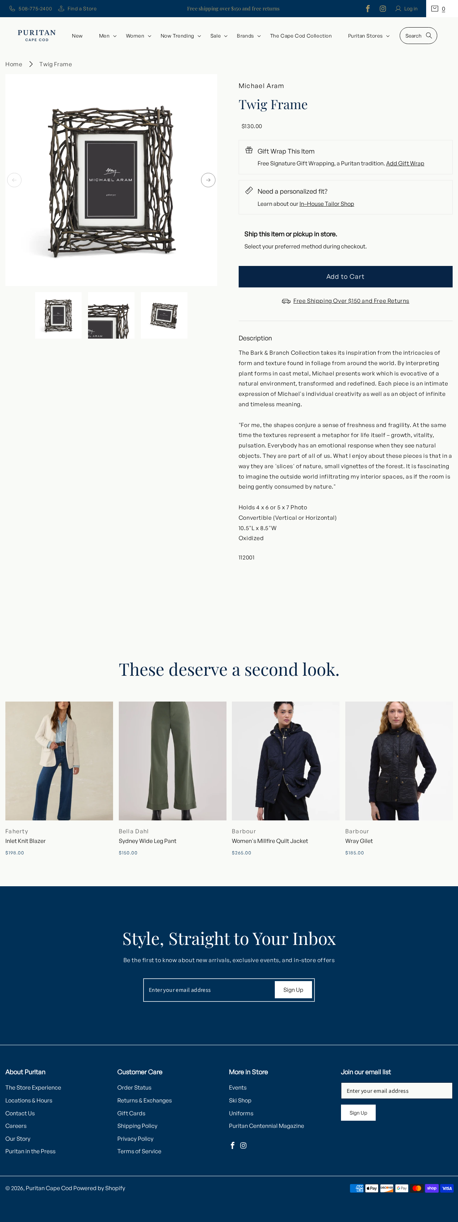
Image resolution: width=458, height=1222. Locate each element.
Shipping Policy (137, 1125)
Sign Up (293, 989)
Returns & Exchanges (144, 1100)
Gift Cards (131, 1113)
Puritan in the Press (30, 1151)
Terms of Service (139, 1151)
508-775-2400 (35, 8)
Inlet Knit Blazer (25, 840)
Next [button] (208, 180)
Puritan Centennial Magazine (266, 1125)
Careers (15, 1125)
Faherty (16, 831)
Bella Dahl (134, 831)
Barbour (244, 831)
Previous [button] (14, 180)
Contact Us (20, 1113)
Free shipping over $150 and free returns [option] (233, 8)
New (77, 36)
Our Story (17, 1138)
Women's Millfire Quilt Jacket (270, 840)
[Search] (429, 35)
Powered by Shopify (99, 1188)
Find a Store (82, 8)
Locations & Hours (28, 1100)
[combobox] (418, 35)
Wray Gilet (359, 840)
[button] (442, 8)
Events (238, 1087)
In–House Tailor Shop (326, 203)
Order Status (134, 1087)
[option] (111, 180)
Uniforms (241, 1113)
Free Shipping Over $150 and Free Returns (351, 300)
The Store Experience (33, 1087)
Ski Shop (240, 1100)
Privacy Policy (135, 1138)
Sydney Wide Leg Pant (147, 840)
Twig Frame (55, 64)
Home (13, 64)
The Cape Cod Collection (301, 36)
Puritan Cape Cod (49, 1188)
